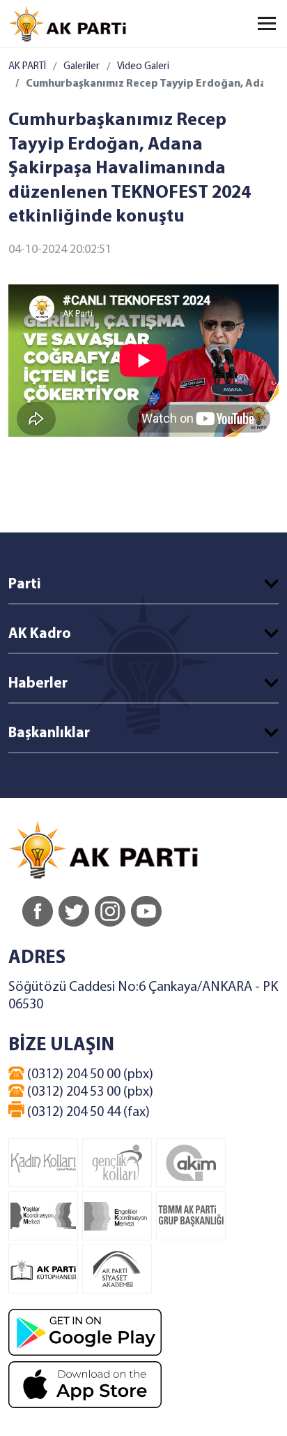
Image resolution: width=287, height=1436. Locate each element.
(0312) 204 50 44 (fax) (87, 1112)
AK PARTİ (27, 66)
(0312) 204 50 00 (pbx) (88, 1075)
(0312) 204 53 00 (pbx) (88, 1092)
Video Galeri (143, 66)
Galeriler (81, 66)
